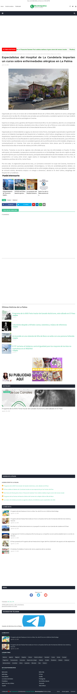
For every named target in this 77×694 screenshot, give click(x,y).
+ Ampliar (15, 315)
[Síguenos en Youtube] (45, 596)
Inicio (3, 54)
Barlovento (5, 672)
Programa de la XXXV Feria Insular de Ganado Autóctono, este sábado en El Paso (43, 313)
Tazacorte (41, 683)
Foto (39, 663)
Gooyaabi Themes (30, 691)
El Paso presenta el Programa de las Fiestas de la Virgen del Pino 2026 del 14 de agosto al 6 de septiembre (43, 541)
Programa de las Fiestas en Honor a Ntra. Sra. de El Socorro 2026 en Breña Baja (34, 511)
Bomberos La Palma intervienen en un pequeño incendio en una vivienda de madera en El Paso (40, 526)
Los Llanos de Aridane (7, 679)
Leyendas (27, 663)
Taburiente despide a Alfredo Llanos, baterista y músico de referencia (39, 325)
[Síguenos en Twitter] (38, 596)
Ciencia (44, 663)
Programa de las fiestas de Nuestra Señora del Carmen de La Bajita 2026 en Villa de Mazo (28, 496)
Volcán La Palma (38, 657)
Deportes (24, 657)
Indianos (67, 660)
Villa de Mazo (42, 685)
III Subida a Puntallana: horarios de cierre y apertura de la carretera (31, 549)
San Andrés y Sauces (44, 681)
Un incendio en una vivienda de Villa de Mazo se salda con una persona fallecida (43, 336)
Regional (17, 657)
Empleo (47, 660)
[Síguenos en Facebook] (31, 596)
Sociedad (47, 657)
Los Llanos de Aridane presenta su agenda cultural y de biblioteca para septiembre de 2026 (29, 500)
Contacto (73, 691)
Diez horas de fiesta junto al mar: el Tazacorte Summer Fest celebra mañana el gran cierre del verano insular (33, 493)
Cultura (30, 657)
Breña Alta (41, 672)
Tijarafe (4, 685)
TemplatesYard (14, 691)
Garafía (41, 676)
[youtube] (75, 6)
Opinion (41, 660)
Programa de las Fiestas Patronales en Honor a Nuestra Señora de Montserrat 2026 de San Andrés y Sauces (41, 519)
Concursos (22, 660)
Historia (60, 660)
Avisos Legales (65, 691)
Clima (20, 663)
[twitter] (73, 6)
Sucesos (64, 657)
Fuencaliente (5, 676)
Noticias (8, 54)
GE (11, 601)
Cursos (9, 200)
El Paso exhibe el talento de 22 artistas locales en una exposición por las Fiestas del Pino (28, 489)
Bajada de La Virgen (32, 660)
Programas (5, 660)
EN (8, 601)
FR (13, 601)
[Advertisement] (38, 31)
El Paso (41, 674)
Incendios (14, 663)
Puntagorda (42, 679)
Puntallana (5, 681)
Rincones (34, 663)
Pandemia (53, 660)
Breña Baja (4, 674)
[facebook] (70, 6)
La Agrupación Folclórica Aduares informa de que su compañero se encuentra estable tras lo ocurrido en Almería (42, 535)
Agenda (11, 657)
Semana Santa (6, 663)
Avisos (58, 657)
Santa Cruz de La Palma (8, 683)
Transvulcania (13, 660)
